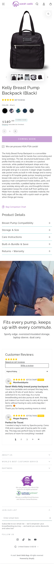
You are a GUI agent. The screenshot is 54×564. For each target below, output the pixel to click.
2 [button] (21, 439)
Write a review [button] (27, 365)
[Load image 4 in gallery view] (33, 77)
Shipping (5, 124)
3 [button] (27, 439)
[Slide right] (47, 77)
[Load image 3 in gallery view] (27, 77)
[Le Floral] (11, 111)
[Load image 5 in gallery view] (40, 77)
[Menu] (3, 4)
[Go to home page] (23, 4)
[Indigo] (25, 111)
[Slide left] (6, 77)
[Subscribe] (50, 518)
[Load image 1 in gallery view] (14, 77)
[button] (37, 4)
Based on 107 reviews (15, 362)
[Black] (5, 111)
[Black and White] (31, 111)
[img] (19, 379)
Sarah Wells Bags (23, 555)
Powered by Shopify (27, 558)
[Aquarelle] (18, 111)
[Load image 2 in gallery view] (20, 77)
